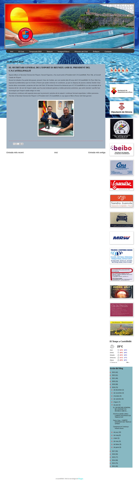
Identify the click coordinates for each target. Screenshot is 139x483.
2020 (113, 381)
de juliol (116, 405)
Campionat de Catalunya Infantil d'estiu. (121, 427)
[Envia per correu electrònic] (14, 144)
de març (116, 441)
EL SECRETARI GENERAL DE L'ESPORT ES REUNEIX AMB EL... (122, 409)
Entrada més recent (15, 152)
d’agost (116, 402)
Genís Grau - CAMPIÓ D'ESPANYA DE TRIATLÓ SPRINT (122, 422)
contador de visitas (116, 66)
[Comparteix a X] (18, 144)
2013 (113, 463)
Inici (56, 152)
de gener (116, 447)
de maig (116, 435)
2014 (113, 460)
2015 (113, 457)
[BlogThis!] (16, 144)
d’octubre (117, 396)
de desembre (118, 390)
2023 (113, 372)
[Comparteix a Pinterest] (22, 144)
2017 (113, 451)
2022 (113, 375)
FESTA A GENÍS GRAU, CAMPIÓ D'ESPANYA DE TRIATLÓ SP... (122, 415)
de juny (116, 432)
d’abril (116, 438)
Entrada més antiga (96, 152)
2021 (113, 378)
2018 (113, 387)
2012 (113, 466)
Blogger (80, 479)
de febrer (117, 444)
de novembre (118, 393)
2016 (113, 454)
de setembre (118, 399)
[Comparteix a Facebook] (20, 144)
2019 (113, 384)
